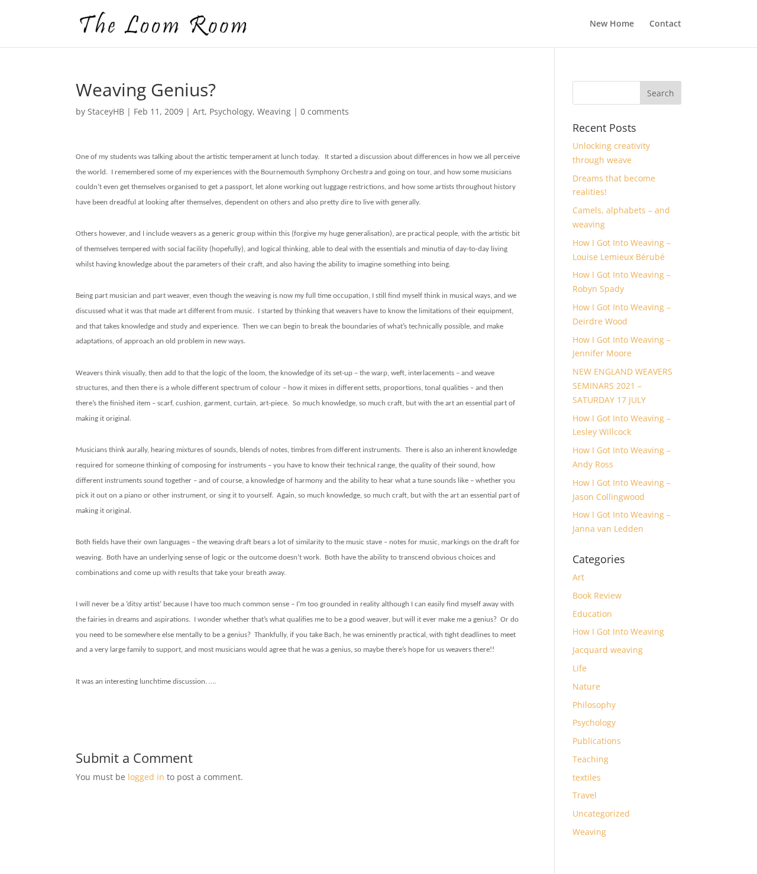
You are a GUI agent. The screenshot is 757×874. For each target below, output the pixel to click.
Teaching (590, 759)
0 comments (324, 111)
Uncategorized (601, 813)
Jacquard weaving (607, 649)
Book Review (597, 595)
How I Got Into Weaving (618, 631)
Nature (586, 686)
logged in (146, 776)
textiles (586, 777)
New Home (612, 24)
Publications (596, 740)
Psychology (231, 111)
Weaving (274, 111)
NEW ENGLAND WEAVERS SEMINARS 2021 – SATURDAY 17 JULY (622, 385)
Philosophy (594, 704)
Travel (584, 795)
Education (592, 613)
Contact (665, 24)
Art (199, 111)
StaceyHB (106, 111)
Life (579, 668)
